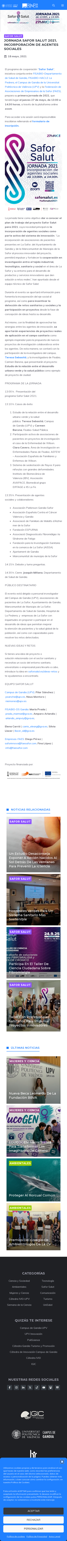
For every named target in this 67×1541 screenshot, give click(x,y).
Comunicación (47, 1292)
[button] (62, 1461)
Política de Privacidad (37, 1536)
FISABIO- (34, 77)
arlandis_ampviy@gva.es (20, 718)
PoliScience (33, 1340)
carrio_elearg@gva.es (35, 726)
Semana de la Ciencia (19, 1304)
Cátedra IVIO (33, 1357)
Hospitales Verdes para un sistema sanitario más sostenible (31, 915)
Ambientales (19, 1286)
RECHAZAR (33, 1519)
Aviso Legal (54, 1536)
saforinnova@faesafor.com (20, 743)
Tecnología (48, 1280)
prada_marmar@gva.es (19, 713)
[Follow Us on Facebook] (9, 1387)
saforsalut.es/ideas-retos (42, 671)
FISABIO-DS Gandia (16, 709)
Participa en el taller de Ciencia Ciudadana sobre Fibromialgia (30, 968)
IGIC (33, 1364)
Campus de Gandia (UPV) (19, 692)
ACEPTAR (34, 1510)
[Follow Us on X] (30, 1387)
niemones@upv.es (16, 701)
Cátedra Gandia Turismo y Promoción (33, 1346)
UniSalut (48, 1304)
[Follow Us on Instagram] (16, 1387)
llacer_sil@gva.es (24, 730)
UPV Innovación (33, 1333)
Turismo (47, 1298)
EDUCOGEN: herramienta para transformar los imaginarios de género (30, 1146)
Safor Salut (13, 36)
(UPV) (35, 86)
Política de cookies (16, 1536)
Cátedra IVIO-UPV (19, 1298)
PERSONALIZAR (33, 1528)
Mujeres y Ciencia (19, 1292)
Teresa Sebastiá (15, 357)
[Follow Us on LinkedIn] (23, 1387)
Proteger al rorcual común (32, 1195)
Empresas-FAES (14, 739)
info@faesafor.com (17, 747)
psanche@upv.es (15, 696)
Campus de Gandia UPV (33, 1327)
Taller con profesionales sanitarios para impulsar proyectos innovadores (29, 1021)
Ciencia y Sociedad (19, 1280)
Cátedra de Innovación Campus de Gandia (33, 1351)
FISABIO (38, 73)
